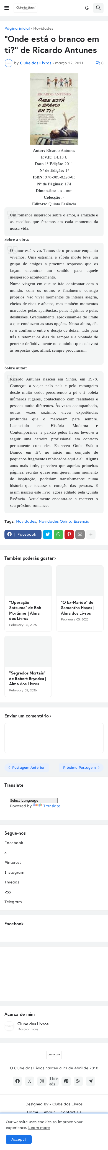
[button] (6, 8)
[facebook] (17, 1081)
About (49, 1112)
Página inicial (17, 28)
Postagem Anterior (28, 767)
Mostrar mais (27, 1029)
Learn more (39, 1127)
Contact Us (71, 1112)
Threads (11, 882)
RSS (7, 892)
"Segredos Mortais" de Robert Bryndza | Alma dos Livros (27, 678)
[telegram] (90, 1081)
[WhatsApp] (58, 534)
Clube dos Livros (32, 1023)
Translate (51, 806)
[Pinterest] (69, 534)
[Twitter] (47, 534)
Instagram (14, 872)
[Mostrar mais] (91, 534)
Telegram (13, 901)
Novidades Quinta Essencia (64, 521)
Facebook (13, 842)
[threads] (54, 1081)
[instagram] (42, 1081)
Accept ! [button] (18, 1139)
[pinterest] (66, 1081)
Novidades (43, 28)
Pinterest (12, 862)
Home (32, 1112)
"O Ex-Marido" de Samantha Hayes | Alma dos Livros (77, 608)
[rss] (78, 1081)
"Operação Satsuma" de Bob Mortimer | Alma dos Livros (25, 610)
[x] (29, 1081)
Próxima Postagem (79, 767)
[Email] (80, 534)
